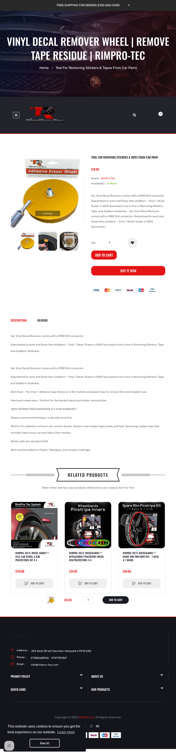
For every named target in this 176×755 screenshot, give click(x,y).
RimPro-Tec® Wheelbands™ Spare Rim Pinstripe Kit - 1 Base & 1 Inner (141, 556)
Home (44, 68)
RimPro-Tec (108, 178)
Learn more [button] (66, 732)
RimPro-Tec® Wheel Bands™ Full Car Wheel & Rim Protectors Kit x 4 (32, 556)
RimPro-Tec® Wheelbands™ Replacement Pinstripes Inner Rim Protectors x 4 (86, 556)
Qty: (93, 242)
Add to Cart (104, 255)
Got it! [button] (44, 743)
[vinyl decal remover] (26, 241)
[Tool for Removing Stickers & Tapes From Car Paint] (51, 599)
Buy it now (128, 270)
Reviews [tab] (42, 320)
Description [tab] (19, 320)
